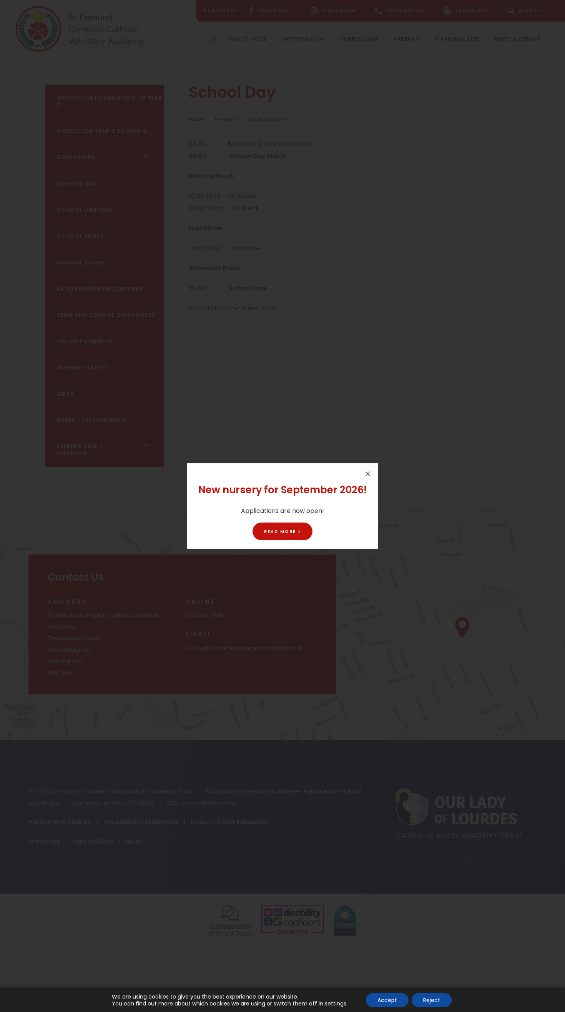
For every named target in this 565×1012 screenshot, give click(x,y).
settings (335, 1003)
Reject (431, 1000)
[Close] (367, 473)
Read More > (282, 531)
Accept (387, 1000)
